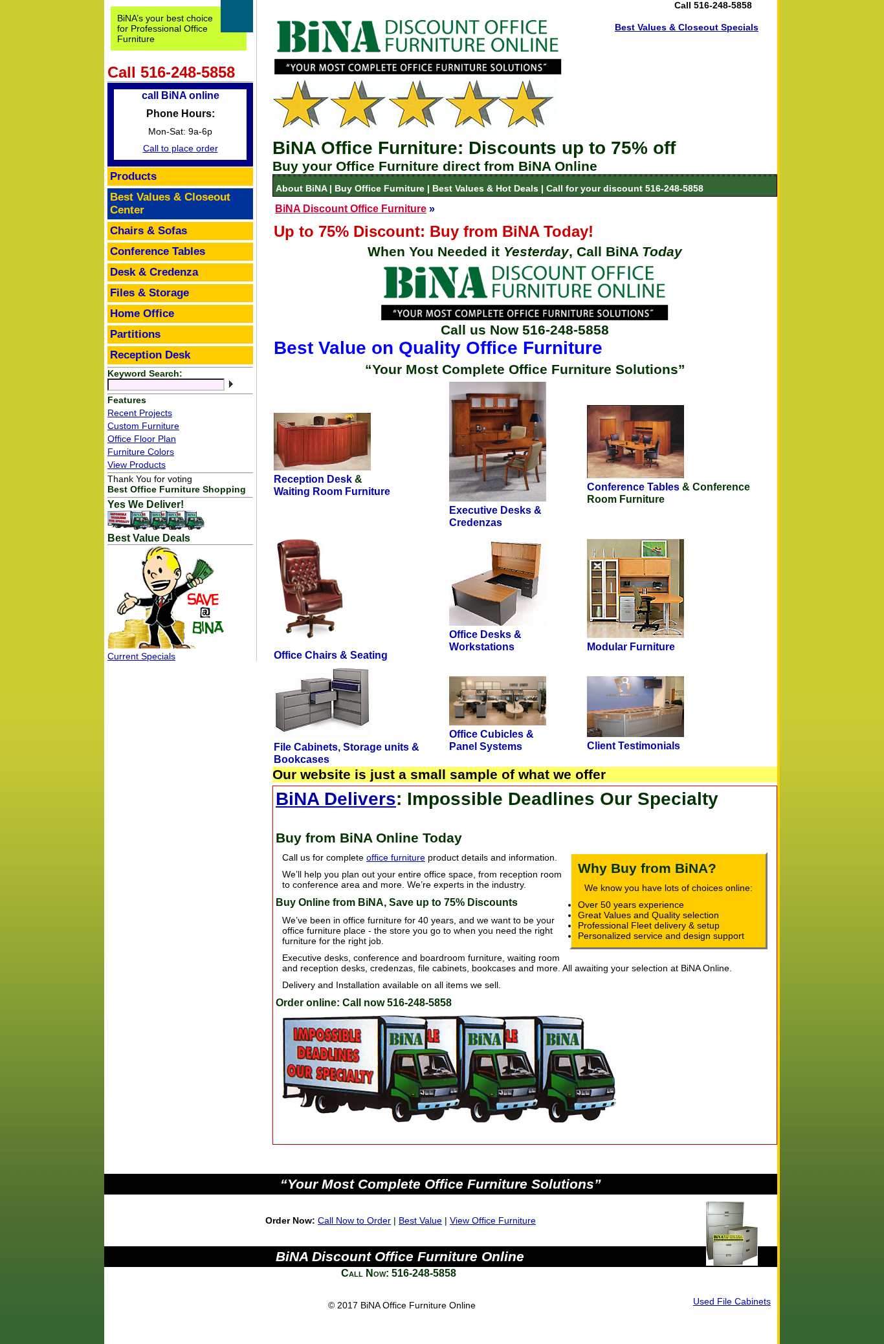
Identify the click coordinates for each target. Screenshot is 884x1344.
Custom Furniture (143, 426)
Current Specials (141, 656)
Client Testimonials (633, 745)
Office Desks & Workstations (485, 640)
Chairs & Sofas (148, 231)
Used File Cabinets (732, 1301)
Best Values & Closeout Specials (686, 27)
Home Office (142, 313)
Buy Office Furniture (380, 188)
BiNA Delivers (336, 799)
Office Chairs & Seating (331, 655)
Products (133, 176)
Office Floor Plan (141, 439)
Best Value (420, 1220)
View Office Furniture (493, 1220)
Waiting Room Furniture (332, 491)
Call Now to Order (354, 1220)
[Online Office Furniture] (418, 71)
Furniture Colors (140, 451)
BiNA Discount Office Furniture (350, 208)
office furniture (395, 857)
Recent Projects (139, 413)
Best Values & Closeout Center (170, 203)
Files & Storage (149, 293)
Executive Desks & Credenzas (495, 516)
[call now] (524, 317)
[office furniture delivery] (449, 1126)
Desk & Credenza (154, 272)
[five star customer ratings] (414, 132)
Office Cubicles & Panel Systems (491, 740)
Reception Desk (313, 479)
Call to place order (180, 148)
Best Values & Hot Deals (485, 188)
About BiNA (302, 188)
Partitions (135, 334)
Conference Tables (633, 486)
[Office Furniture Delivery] (155, 527)
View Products (136, 464)
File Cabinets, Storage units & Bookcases (346, 753)
